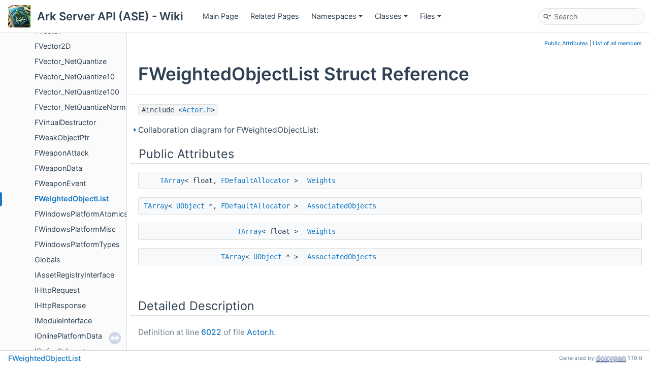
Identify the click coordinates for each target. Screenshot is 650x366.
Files (427, 16)
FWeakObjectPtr (62, 137)
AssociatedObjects (341, 206)
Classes (388, 16)
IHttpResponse (60, 305)
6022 (211, 332)
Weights (321, 180)
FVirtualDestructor (65, 122)
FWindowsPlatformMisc (75, 229)
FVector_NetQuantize (71, 61)
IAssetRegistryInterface (74, 274)
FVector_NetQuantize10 (75, 76)
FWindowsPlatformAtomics (81, 213)
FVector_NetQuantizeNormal (83, 107)
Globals (47, 259)
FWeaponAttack (62, 152)
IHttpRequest (57, 290)
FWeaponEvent (60, 183)
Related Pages (274, 16)
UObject (190, 206)
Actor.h (196, 110)
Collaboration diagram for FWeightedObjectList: (228, 130)
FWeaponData (58, 168)
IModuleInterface (63, 320)
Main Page (220, 16)
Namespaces (333, 16)
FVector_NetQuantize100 (77, 91)
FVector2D (53, 46)
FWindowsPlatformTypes (77, 244)
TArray (172, 180)
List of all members (617, 43)
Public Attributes (566, 43)
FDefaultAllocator (255, 180)
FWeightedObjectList (72, 198)
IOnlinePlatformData (68, 335)
